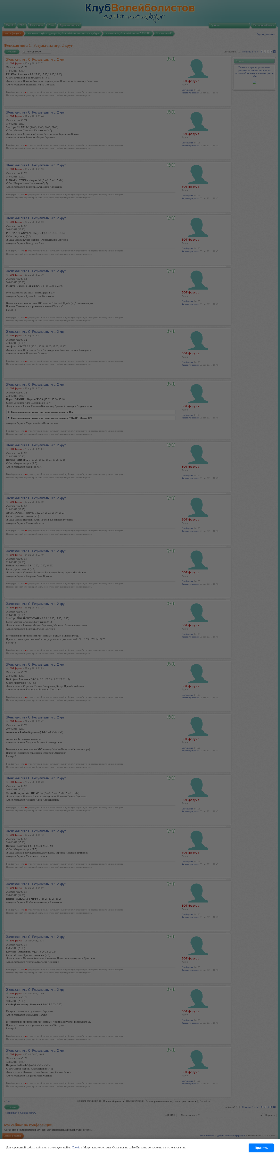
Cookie (76, 1147)
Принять (261, 1147)
